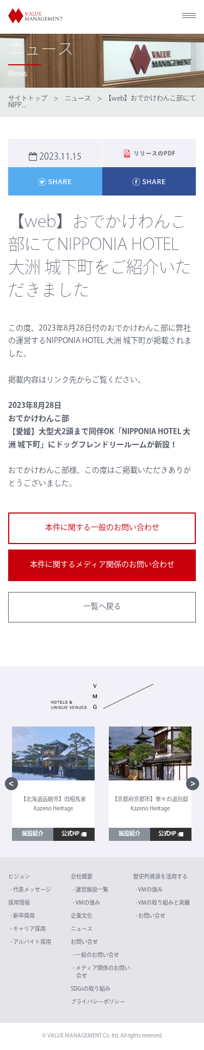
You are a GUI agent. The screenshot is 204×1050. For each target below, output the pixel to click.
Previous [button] (11, 783)
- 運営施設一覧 (90, 890)
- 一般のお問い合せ (96, 955)
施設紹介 (33, 834)
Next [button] (192, 783)
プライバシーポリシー (98, 1002)
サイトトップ (27, 99)
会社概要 (81, 877)
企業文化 (81, 916)
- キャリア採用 (28, 929)
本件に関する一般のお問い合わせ (102, 528)
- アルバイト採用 (30, 942)
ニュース (78, 99)
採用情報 (19, 903)
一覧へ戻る (102, 607)
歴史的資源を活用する (160, 877)
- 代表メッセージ (30, 890)
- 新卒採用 (22, 916)
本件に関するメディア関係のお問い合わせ (102, 565)
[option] (53, 784)
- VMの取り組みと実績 (162, 903)
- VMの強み (86, 903)
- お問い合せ (150, 916)
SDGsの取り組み (90, 989)
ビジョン (19, 877)
